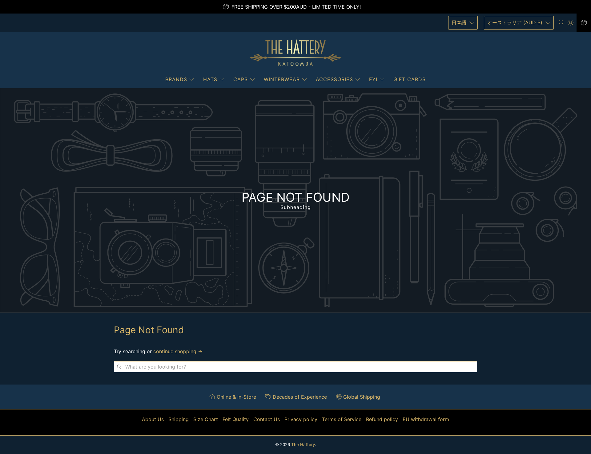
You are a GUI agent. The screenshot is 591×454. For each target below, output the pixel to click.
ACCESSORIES (334, 79)
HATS (210, 79)
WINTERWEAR (282, 79)
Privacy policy (300, 419)
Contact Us (266, 419)
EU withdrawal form (426, 419)
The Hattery (303, 444)
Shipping (178, 419)
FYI (373, 79)
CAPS (240, 79)
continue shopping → (178, 351)
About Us (153, 419)
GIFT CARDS (409, 79)
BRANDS (176, 79)
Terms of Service (341, 419)
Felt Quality (236, 419)
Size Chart (205, 419)
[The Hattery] (295, 53)
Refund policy (382, 419)
